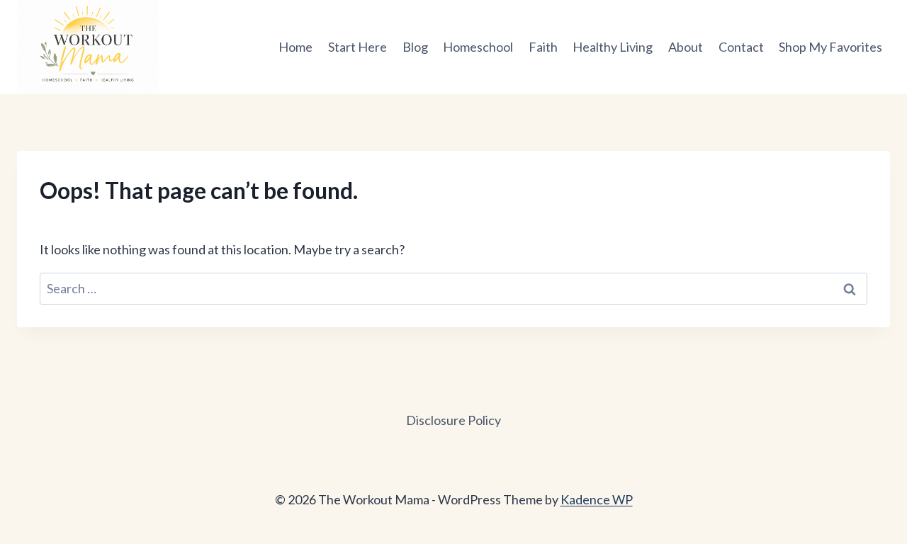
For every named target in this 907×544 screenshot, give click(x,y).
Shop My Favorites (830, 47)
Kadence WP (596, 499)
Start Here (357, 47)
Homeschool (478, 47)
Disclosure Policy (453, 420)
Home (295, 47)
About (685, 47)
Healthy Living (613, 47)
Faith (543, 47)
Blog (415, 47)
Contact (741, 47)
